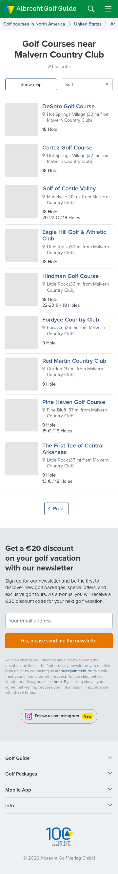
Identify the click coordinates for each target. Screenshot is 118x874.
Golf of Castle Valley (69, 188)
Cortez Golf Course (67, 147)
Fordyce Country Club (70, 319)
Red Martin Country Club (74, 361)
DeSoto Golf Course (68, 106)
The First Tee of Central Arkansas (73, 448)
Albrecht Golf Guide (46, 8)
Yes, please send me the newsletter (59, 640)
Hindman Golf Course (70, 276)
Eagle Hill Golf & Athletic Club (74, 235)
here (58, 681)
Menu (108, 9)
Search (91, 9)
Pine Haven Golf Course (73, 402)
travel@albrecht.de (75, 670)
